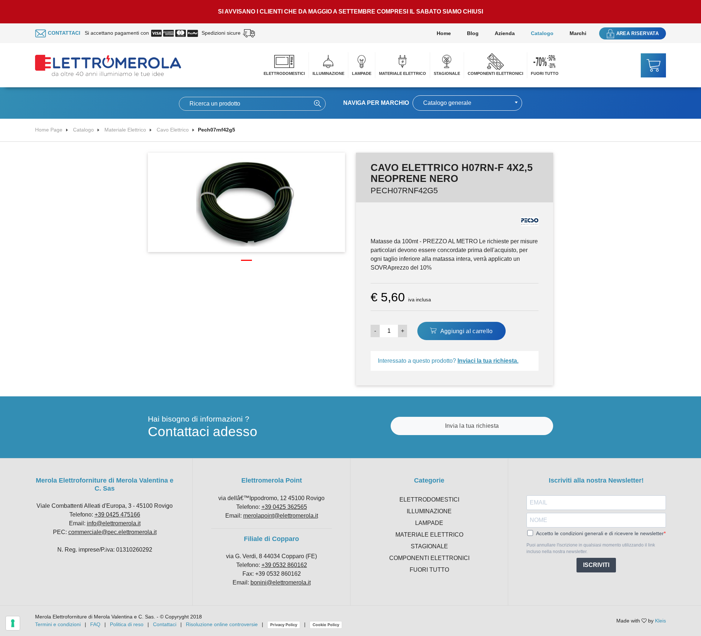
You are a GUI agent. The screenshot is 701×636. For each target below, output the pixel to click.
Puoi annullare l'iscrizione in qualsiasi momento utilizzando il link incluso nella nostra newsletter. (590, 548)
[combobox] (467, 103)
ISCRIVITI (596, 565)
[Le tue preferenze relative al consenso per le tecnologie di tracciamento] (13, 623)
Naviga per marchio (376, 103)
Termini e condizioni (58, 624)
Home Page (48, 130)
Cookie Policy (326, 624)
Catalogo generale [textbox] (447, 103)
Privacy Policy (283, 624)
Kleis (660, 621)
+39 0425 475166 (117, 514)
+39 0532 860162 (284, 565)
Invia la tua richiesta (472, 426)
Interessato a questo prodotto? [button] (448, 361)
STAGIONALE (447, 73)
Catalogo (542, 33)
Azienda (505, 33)
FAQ (95, 624)
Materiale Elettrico (125, 130)
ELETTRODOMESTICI (284, 73)
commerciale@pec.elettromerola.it (112, 532)
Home (444, 33)
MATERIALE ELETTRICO (402, 73)
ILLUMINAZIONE (328, 73)
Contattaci (164, 624)
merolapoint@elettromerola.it (280, 516)
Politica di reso (126, 624)
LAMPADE (361, 73)
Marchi (578, 33)
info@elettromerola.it (114, 523)
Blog (473, 33)
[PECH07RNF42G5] (247, 202)
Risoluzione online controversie (222, 624)
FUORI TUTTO (545, 73)
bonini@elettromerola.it (280, 582)
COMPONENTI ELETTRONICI (495, 73)
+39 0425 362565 (284, 507)
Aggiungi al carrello (465, 331)
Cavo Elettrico (173, 130)
